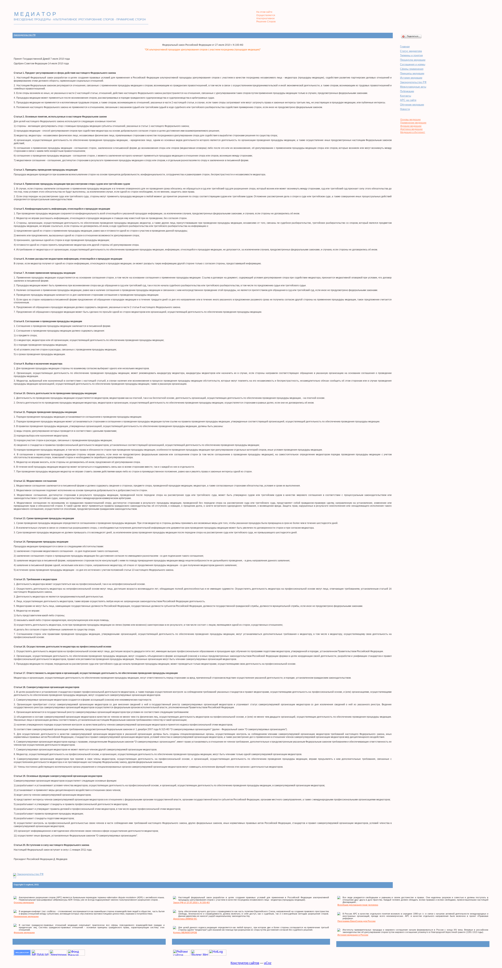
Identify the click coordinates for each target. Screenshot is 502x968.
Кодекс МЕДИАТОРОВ (185, 932)
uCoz (267, 963)
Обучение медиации (412, 104)
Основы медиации (410, 119)
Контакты (405, 95)
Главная (405, 46)
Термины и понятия (411, 55)
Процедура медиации (412, 59)
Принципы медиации (412, 73)
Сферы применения (411, 68)
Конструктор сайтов (245, 963)
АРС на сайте (408, 100)
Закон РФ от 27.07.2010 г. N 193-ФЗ (191, 902)
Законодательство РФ (24, 35)
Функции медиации (410, 126)
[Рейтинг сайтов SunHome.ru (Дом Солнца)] (181, 954)
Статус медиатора (411, 51)
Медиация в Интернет (412, 132)
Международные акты (413, 86)
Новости (405, 109)
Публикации (407, 91)
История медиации (411, 77)
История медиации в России (352, 935)
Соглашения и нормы (412, 64)
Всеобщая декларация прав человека (357, 905)
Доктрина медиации (411, 129)
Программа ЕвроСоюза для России (356, 921)
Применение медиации (413, 122)
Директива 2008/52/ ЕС (185, 919)
